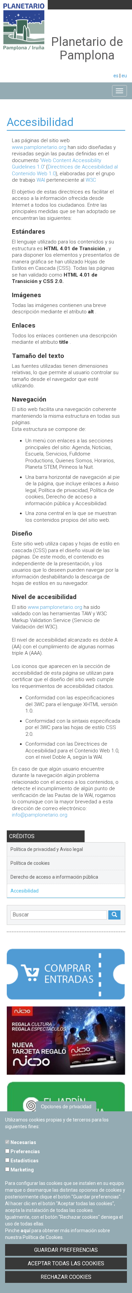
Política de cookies (30, 863)
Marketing (21, 1169)
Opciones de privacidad (66, 1106)
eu (124, 75)
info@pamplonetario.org (39, 815)
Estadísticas (24, 1160)
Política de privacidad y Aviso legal (46, 849)
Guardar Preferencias (66, 1250)
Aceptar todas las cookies (66, 1263)
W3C (91, 180)
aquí (25, 1230)
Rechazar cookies (66, 1277)
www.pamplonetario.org (39, 147)
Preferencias (24, 1151)
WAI (41, 180)
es (115, 75)
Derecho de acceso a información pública (54, 877)
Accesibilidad (24, 891)
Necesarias (22, 1142)
